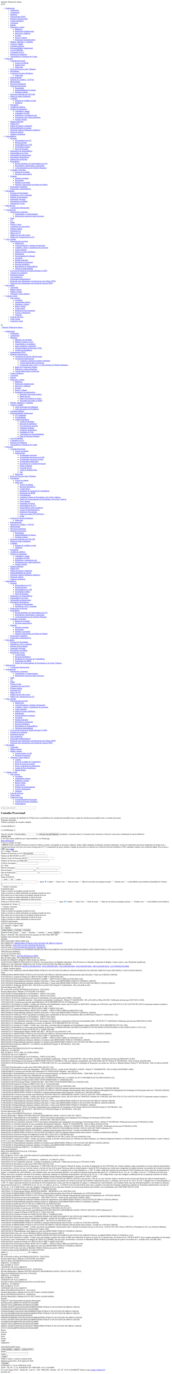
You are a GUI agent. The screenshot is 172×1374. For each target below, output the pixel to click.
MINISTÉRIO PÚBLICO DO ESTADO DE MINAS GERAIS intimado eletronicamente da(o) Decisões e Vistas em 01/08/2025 (65, 975)
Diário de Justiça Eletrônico (25, 252)
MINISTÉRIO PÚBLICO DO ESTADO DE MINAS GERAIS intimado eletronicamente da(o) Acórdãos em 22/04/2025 (62, 1034)
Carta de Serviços (16, 317)
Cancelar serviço (26, 468)
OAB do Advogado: (8, 863)
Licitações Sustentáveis (28, 430)
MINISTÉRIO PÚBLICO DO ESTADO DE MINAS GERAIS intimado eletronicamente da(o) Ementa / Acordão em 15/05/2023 (66, 1225)
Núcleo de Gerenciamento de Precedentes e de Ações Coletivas (43, 499)
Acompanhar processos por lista (31, 459)
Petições (23, 937)
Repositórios (15, 161)
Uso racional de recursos (29, 426)
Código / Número (11, 851)
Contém (50, 882)
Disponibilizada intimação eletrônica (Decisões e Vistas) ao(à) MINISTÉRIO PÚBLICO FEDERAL (55, 981)
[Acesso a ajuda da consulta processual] (82, 818)
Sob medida (10, 285)
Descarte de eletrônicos (28, 424)
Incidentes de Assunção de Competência (34, 491)
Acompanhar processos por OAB (32, 457)
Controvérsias (25, 489)
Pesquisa (13, 138)
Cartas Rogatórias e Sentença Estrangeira (30, 245)
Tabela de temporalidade (24, 269)
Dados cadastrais (26, 466)
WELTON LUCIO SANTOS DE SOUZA (29, 945)
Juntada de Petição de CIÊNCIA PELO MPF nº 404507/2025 (38, 1008)
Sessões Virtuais (21, 119)
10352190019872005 (83, 966)
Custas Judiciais (21, 250)
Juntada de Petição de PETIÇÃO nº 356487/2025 (34, 1029)
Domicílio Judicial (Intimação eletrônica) (25, 130)
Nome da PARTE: (8, 877)
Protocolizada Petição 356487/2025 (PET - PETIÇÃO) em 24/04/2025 (42, 1031)
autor (5, 879)
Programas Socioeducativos (25, 40)
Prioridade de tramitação (24, 262)
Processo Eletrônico (22, 264)
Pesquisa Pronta (21, 143)
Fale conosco (15, 298)
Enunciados (19, 180)
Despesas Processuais (18, 86)
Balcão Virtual (20, 306)
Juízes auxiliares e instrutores (25, 346)
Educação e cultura (17, 27)
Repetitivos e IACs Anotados (21, 195)
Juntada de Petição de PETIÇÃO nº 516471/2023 (34, 1212)
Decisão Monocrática (9, 992)
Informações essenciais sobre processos (29, 216)
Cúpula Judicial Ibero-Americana (32, 363)
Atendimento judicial (22, 302)
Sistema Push (20, 65)
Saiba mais (19, 67)
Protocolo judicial (16, 132)
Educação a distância (22, 33)
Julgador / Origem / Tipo (14, 926)
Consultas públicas (17, 46)
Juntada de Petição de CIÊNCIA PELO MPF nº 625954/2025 (38, 977)
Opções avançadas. (10, 887)
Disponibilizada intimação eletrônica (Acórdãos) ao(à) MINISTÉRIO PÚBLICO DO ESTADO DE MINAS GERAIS (61, 1042)
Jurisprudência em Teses (19, 153)
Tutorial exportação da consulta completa (16, 822)
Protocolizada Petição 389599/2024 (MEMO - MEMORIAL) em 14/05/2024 (44, 1191)
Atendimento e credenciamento (26, 214)
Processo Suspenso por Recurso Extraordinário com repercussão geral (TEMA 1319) (47, 998)
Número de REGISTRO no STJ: (13, 856)
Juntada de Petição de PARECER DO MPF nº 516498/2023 (38, 1214)
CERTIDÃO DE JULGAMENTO (14, 1055)
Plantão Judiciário (16, 122)
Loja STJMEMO (16, 50)
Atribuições (14, 10)
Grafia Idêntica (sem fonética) (138, 882)
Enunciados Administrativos (20, 189)
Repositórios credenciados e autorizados (29, 166)
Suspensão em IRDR (27, 493)
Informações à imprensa (19, 212)
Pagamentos (19, 88)
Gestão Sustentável (22, 419)
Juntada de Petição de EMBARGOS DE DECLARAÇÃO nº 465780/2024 (44, 1134)
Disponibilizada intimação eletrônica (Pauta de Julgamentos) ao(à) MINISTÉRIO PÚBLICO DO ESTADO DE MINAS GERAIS (66, 1200)
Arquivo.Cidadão (16, 44)
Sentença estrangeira (17, 134)
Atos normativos (16, 277)
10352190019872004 (67, 966)
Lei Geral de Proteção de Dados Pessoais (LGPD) (28, 271)
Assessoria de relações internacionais (28, 356)
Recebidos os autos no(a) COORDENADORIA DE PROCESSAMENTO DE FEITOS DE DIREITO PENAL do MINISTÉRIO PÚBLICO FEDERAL (73, 1216)
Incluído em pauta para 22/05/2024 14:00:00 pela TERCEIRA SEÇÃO (42, 1208)
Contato (18, 760)
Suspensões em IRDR (23, 661)
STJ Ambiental (20, 415)
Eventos (18, 36)
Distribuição (19, 254)
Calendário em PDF (22, 113)
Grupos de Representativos (30, 510)
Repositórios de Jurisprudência (26, 266)
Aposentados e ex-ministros (25, 344)
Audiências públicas (17, 107)
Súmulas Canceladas (22, 182)
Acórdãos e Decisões (18, 170)
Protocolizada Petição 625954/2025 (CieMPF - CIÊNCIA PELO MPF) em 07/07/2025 (48, 979)
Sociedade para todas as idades (31, 401)
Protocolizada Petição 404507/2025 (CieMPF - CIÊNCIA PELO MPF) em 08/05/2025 (48, 1010)
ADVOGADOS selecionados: (12, 923)
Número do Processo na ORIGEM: (14, 861)
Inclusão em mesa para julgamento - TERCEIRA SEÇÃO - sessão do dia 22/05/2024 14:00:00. (52, 1197)
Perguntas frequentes (8, 820)
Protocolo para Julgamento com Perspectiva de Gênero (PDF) (33, 281)
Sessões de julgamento (18, 109)
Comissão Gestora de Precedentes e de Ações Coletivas (40, 497)
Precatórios (14, 105)
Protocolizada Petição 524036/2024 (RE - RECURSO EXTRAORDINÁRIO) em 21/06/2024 (51, 1082)
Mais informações (7, 841)
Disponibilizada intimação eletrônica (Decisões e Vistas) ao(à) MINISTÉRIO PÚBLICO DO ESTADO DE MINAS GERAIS (64, 983)
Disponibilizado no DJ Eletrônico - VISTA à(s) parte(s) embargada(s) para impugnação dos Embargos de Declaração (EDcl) (62, 1118)
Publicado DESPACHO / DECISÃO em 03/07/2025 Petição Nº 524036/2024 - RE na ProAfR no (52, 985)
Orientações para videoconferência (27, 117)
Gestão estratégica (17, 21)
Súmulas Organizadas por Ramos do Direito (31, 185)
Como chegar (20, 308)
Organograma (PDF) (18, 17)
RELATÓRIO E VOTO (10, 1052)
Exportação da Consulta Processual (33, 464)
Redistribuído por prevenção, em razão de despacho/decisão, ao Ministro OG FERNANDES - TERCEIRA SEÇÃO (59, 1073)
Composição (15, 12)
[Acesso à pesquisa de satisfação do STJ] (16, 818)
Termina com (119, 882)
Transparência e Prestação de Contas (23, 57)
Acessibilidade (20, 417)
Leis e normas (11, 239)
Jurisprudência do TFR (23, 145)
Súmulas (13, 176)
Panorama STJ (15, 231)
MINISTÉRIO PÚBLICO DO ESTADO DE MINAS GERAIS (38, 943)
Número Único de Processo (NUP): (14, 858)
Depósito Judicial (21, 92)
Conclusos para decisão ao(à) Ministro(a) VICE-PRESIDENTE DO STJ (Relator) (46, 1002)
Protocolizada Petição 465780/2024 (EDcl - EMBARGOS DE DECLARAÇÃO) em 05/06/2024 (52, 1137)
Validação (18, 103)
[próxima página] (38, 1252)
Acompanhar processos (28, 455)
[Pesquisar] (2, 325)
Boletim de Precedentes (19, 197)
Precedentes (14, 71)
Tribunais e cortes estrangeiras (26, 369)
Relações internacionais (19, 19)
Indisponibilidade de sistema (25, 90)
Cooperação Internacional (19, 208)
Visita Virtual (15, 319)
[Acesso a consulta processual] (109, 818)
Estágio (13, 25)
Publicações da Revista (18, 159)
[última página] (39, 1252)
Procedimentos (25, 495)
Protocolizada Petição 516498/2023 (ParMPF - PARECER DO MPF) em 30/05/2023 (48, 1218)
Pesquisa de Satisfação (18, 54)
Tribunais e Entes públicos (20, 294)
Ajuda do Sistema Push (28, 470)
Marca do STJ (15, 233)
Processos (9, 59)
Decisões (15, 937)
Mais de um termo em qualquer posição (96, 882)
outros (18, 879)
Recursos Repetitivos (27, 487)
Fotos (12, 218)
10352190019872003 (50, 966)
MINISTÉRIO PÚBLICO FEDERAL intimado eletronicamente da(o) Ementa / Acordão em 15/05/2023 (56, 1223)
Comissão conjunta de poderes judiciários (35, 361)
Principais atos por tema (19, 241)
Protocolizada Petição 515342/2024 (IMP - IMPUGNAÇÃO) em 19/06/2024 (44, 1086)
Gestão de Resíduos (27, 422)
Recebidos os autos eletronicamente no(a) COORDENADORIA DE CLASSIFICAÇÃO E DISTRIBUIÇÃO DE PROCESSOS (64, 1078)
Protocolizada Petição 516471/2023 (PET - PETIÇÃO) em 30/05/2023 (42, 1221)
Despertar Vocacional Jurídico (31, 394)
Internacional (10, 206)
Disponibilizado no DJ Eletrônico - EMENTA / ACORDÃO (39, 1160)
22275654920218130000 (119, 966)
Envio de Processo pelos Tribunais (23, 69)
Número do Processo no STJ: (12, 853)
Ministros (13, 15)
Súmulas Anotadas (22, 178)
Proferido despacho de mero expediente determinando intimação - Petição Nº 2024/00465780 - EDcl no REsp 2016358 (61, 1124)
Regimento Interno (17, 275)
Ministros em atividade (23, 340)
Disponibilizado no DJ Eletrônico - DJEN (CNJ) (34, 994)
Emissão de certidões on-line (25, 101)
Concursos (14, 23)
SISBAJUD (14, 124)
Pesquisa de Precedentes (19, 193)
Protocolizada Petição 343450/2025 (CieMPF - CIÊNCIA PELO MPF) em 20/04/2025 (48, 1038)
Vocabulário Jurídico (22, 147)
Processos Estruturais (18, 84)
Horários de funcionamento (25, 311)
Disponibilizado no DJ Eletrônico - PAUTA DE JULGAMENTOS (41, 1206)
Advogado (14, 287)
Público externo (16, 292)
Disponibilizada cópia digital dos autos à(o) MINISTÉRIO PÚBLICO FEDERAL (48, 1231)
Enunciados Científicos (18, 187)
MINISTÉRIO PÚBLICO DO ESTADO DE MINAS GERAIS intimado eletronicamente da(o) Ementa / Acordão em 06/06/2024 (66, 1132)
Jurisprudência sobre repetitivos (31, 508)
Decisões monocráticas (23, 174)
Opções (8, 928)
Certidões (13, 98)
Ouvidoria (18, 258)
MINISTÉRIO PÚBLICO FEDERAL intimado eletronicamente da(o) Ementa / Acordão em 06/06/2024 (56, 1130)
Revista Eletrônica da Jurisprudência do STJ (31, 164)
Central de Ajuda (16, 321)
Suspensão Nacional (17, 199)
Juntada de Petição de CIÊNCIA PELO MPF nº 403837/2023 (38, 1242)
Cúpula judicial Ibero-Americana (27, 371)
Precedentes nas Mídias (18, 201)
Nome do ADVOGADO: (10, 902)
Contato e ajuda (11, 296)
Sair (21, 472)
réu (12, 879)
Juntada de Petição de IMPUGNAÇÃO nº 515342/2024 (36, 1084)
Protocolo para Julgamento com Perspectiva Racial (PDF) (31, 283)
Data (6, 866)
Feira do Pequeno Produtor (30, 436)
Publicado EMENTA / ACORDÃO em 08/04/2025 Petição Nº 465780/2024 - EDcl (47, 1044)
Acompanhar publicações (29, 461)
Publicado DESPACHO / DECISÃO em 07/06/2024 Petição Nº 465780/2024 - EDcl (47, 1109)
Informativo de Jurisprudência (21, 151)
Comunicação (11, 210)
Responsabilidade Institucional (21, 48)
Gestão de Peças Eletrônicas (25, 768)
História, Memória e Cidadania (21, 42)
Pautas (28, 937)
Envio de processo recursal (25, 764)
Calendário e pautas (22, 111)
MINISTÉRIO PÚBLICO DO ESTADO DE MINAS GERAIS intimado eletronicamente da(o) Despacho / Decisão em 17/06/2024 (66, 1088)
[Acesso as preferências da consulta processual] (49, 818)
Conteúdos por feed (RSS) (20, 227)
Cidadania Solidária (27, 428)
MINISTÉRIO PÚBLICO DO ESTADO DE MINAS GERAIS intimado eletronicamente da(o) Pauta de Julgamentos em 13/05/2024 (67, 1195)
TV (11, 220)
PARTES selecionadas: (9, 921)
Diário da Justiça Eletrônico (20, 96)
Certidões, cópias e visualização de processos (31, 248)
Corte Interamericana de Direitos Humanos (31, 168)
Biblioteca (18, 29)
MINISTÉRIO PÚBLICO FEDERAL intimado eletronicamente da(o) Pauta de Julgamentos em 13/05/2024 (57, 1193)
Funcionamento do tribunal (25, 256)
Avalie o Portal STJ (98, 1370)
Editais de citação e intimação (21, 126)
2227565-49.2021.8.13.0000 (27, 956)
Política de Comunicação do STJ (22, 237)
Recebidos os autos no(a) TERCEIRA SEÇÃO (33, 1067)
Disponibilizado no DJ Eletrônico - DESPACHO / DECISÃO (39, 1120)
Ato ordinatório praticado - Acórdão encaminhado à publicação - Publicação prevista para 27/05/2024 (54, 1162)
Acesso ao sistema (21, 63)
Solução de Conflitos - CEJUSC (22, 80)
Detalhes (4, 937)
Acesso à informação (22, 313)
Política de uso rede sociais (20, 235)
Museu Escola (25, 396)
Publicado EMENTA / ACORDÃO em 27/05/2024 (35, 1147)
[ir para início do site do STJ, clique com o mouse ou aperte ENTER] (4, 4)
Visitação (18, 315)
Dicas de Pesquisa (21, 149)
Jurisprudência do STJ (23, 140)
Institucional (10, 8)
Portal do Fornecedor (23, 755)
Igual (42, 882)
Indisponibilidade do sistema (20, 128)
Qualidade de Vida (26, 432)
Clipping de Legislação (18, 273)
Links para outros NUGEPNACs (32, 514)
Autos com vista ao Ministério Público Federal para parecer (39, 1233)
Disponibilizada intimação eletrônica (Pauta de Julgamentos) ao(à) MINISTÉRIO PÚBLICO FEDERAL (56, 1202)
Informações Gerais (17, 203)
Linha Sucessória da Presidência (27, 409)
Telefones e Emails (22, 304)
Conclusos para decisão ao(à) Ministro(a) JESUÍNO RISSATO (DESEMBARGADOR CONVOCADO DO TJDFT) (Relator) (63, 1094)
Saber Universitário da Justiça (31, 398)
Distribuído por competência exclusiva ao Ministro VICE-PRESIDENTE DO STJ (46, 1023)
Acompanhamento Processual (26, 799)
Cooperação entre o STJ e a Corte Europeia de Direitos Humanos (44, 365)
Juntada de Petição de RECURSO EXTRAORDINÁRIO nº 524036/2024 (43, 1080)
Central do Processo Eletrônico (21, 73)
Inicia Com (60, 882)
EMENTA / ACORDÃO (10, 1050)
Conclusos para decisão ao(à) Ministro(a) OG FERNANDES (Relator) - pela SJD (46, 1071)
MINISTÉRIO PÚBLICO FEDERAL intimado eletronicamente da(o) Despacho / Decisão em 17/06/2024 (57, 1092)
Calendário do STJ (17, 52)
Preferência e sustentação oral (26, 115)
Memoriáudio (15, 82)
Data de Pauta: (6, 870)
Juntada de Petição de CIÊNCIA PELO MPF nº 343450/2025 (38, 1036)
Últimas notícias (16, 229)
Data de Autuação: (8, 868)
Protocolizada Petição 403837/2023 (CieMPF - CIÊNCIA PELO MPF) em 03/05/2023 (48, 1244)
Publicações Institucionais (24, 31)
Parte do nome (73, 882)
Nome (7, 875)
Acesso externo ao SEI (23, 753)
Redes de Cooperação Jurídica (26, 367)
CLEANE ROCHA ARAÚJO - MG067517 (29, 947)
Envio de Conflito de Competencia (28, 762)
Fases (10, 937)
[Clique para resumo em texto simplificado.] (64, 977)
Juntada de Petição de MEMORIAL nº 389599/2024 (35, 1189)
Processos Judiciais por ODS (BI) (22, 94)
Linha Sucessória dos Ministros (26, 407)
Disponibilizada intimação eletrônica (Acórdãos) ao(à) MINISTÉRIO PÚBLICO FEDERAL (52, 1040)
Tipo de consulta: (7, 834)
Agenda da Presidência (23, 350)
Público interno (16, 290)
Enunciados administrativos (20, 279)
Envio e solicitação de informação (27, 766)
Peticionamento (16, 77)
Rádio (12, 222)
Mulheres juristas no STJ (24, 342)
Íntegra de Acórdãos (22, 172)
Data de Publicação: (8, 873)
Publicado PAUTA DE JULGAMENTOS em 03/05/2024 (37, 1204)
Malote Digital (20, 770)
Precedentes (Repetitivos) (19, 157)
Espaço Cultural (21, 38)
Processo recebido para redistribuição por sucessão (36, 1076)
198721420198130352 (100, 966)
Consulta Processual (17, 61)
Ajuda (22, 516)
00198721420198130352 (31, 966)
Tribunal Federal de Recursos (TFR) (28, 348)
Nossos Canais (15, 224)
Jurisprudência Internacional (20, 155)
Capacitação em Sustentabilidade (32, 434)
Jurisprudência (11, 136)
